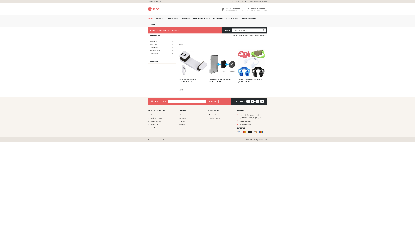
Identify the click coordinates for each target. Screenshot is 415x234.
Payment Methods (155, 121)
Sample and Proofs (156, 118)
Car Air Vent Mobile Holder (188, 79)
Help (151, 115)
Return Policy (154, 128)
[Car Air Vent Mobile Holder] (193, 63)
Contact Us (182, 118)
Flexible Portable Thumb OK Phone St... (250, 79)
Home (235, 35)
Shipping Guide (154, 125)
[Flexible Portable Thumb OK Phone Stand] (251, 63)
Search (227, 30)
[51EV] (155, 9)
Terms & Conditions (215, 115)
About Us (182, 115)
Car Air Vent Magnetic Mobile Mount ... (221, 79)
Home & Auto (243, 35)
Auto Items (252, 35)
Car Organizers (262, 35)
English (150, 2)
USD (157, 2)
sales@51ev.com (261, 2)
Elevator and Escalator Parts (157, 140)
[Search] (264, 30)
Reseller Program (214, 118)
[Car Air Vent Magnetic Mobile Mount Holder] (222, 63)
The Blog (182, 121)
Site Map (182, 125)
